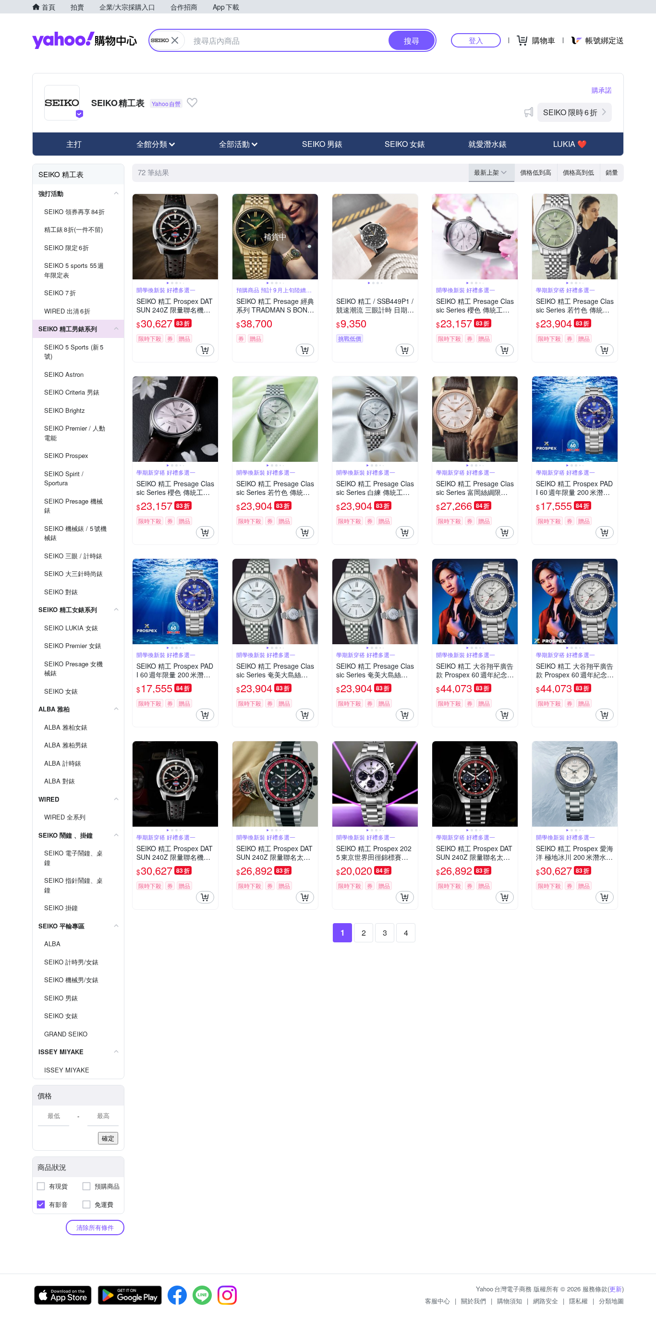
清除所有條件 (95, 1227)
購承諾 (602, 90)
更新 (615, 1288)
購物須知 (509, 1300)
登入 (476, 40)
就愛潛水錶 (487, 143)
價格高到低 (578, 172)
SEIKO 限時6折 (570, 112)
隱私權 (578, 1300)
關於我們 (473, 1300)
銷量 (612, 172)
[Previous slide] (139, 237)
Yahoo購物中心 (84, 40)
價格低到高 (535, 172)
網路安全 (545, 1300)
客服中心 (437, 1300)
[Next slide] (212, 237)
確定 (108, 1138)
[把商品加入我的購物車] (205, 350)
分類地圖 (611, 1300)
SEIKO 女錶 (405, 143)
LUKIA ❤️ (570, 143)
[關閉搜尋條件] (175, 40)
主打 (74, 143)
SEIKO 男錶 (322, 143)
